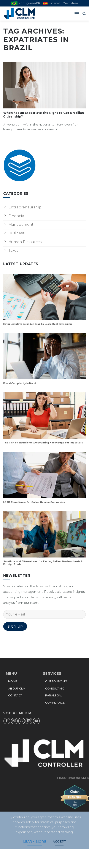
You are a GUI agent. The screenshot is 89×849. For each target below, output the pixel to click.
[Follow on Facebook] (6, 721)
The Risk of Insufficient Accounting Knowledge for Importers (43, 442)
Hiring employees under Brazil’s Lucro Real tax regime (38, 324)
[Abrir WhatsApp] (78, 838)
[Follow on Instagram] (14, 721)
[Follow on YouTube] (36, 721)
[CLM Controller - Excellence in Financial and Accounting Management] (24, 13)
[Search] (84, 14)
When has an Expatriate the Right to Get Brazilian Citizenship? (43, 114)
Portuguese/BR (29, 3)
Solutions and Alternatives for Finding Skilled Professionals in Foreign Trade (43, 563)
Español (54, 3)
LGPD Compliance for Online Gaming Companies (34, 502)
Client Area (70, 3)
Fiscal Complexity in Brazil (19, 383)
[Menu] (76, 13)
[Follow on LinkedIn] (28, 721)
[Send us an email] (21, 721)
